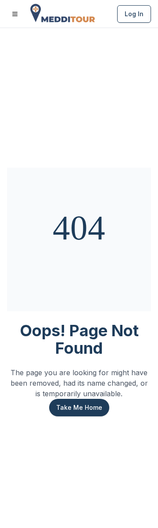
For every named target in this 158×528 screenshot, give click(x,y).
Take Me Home (79, 407)
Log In (134, 14)
